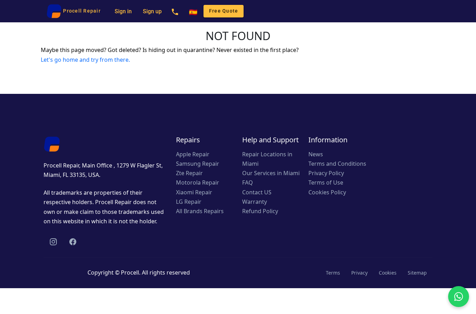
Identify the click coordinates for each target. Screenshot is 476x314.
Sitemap (417, 272)
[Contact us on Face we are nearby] (73, 241)
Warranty (254, 201)
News (315, 154)
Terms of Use (325, 182)
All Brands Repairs (200, 211)
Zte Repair (189, 173)
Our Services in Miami (271, 173)
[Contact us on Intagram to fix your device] (53, 241)
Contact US (256, 192)
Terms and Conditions (337, 163)
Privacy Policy (326, 173)
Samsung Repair (197, 163)
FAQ (247, 182)
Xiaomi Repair (194, 192)
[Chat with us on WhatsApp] (458, 296)
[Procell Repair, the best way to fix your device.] (52, 143)
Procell (130, 272)
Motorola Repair (197, 182)
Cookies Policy (327, 192)
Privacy (359, 272)
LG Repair (188, 201)
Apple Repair (192, 154)
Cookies (388, 272)
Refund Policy (260, 211)
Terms (333, 272)
